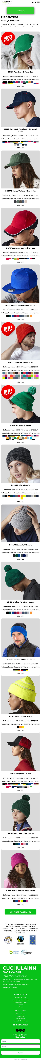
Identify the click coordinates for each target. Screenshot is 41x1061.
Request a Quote (20, 997)
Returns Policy (20, 1014)
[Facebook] (17, 1030)
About (21, 1007)
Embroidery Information (21, 1000)
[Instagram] (20, 1030)
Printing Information (20, 1002)
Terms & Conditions (20, 1021)
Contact (20, 1004)
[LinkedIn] (23, 1030)
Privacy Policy (20, 1018)
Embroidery (7, 76)
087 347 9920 (12, 987)
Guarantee (20, 1016)
